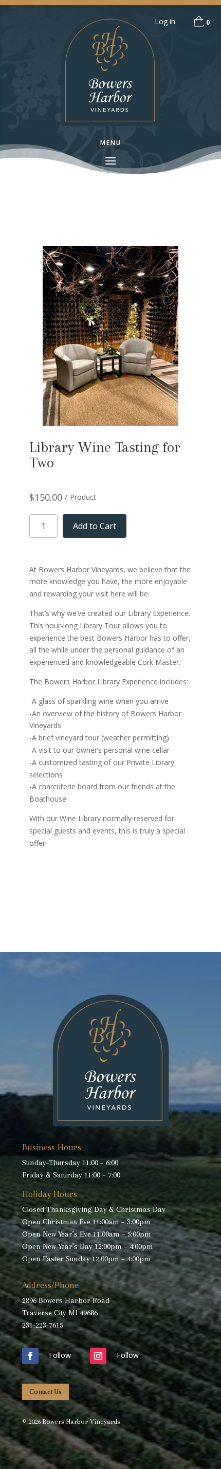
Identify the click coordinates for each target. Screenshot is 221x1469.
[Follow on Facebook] (30, 1356)
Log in (165, 21)
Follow (60, 1355)
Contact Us (45, 1391)
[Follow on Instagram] (98, 1356)
